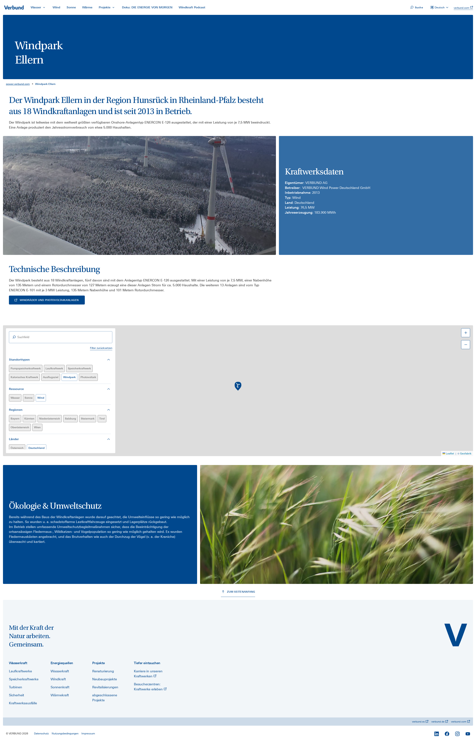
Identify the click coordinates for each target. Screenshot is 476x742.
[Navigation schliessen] (44, 7)
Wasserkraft (60, 671)
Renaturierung (103, 671)
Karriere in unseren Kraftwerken (148, 673)
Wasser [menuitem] (36, 7)
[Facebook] (447, 734)
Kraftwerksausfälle (23, 703)
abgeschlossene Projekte (104, 697)
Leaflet (450, 453)
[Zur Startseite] (14, 7)
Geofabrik (466, 453)
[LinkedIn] (436, 734)
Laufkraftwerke (20, 671)
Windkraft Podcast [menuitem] (192, 7)
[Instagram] (457, 734)
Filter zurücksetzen (101, 347)
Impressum (88, 733)
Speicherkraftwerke (23, 679)
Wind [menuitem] (56, 7)
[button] (238, 386)
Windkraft (58, 679)
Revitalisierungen (105, 687)
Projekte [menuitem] (104, 7)
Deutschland (36, 447)
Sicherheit (16, 695)
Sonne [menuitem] (71, 7)
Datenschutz (41, 733)
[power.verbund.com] (455, 635)
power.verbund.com (18, 83)
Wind (40, 397)
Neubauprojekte (104, 679)
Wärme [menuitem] (87, 7)
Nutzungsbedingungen (65, 733)
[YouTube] (468, 734)
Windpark (69, 377)
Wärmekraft (60, 695)
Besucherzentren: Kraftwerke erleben (149, 686)
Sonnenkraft (60, 687)
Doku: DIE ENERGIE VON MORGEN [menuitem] (147, 7)
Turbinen (15, 687)
